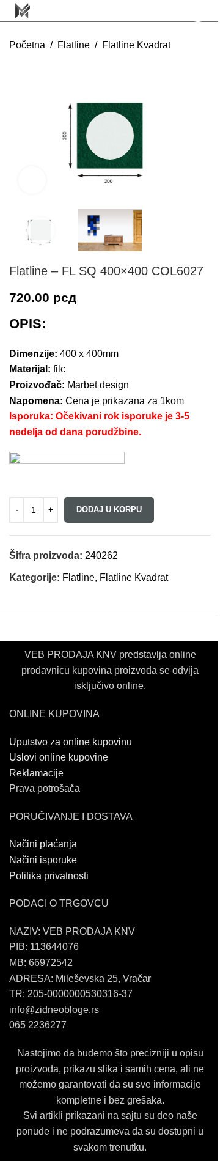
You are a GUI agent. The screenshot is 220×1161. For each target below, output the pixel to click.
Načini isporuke (43, 860)
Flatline (73, 45)
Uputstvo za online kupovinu (71, 742)
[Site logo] (22, 10)
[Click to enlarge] (32, 180)
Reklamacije (36, 773)
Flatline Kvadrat (136, 45)
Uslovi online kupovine (58, 757)
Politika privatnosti (49, 876)
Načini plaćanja (43, 844)
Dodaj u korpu (109, 509)
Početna (27, 45)
